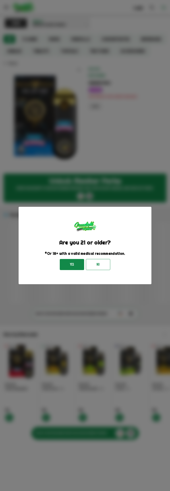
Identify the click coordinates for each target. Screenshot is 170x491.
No (98, 264)
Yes (72, 264)
